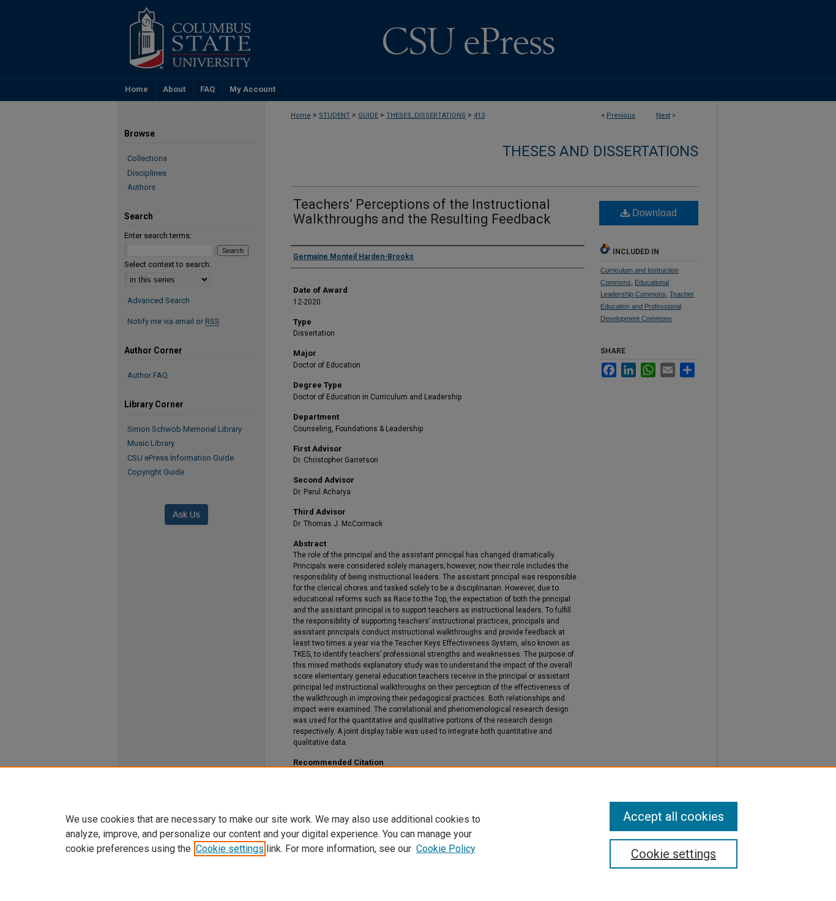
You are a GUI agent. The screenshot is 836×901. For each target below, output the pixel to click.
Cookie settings (230, 848)
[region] (418, 833)
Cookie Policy (446, 848)
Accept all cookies (673, 816)
